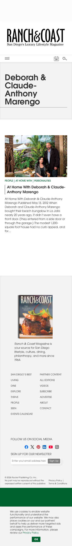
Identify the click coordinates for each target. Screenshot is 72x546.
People (9, 181)
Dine (13, 386)
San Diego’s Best (21, 375)
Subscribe (46, 392)
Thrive (14, 397)
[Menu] (7, 58)
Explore (16, 392)
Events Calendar (22, 414)
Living (15, 380)
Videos (44, 386)
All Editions (47, 380)
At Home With (23, 181)
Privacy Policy (55, 481)
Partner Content (50, 375)
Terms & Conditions (58, 484)
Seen (13, 409)
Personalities (42, 181)
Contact (45, 409)
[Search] (64, 58)
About (44, 403)
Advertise (46, 397)
